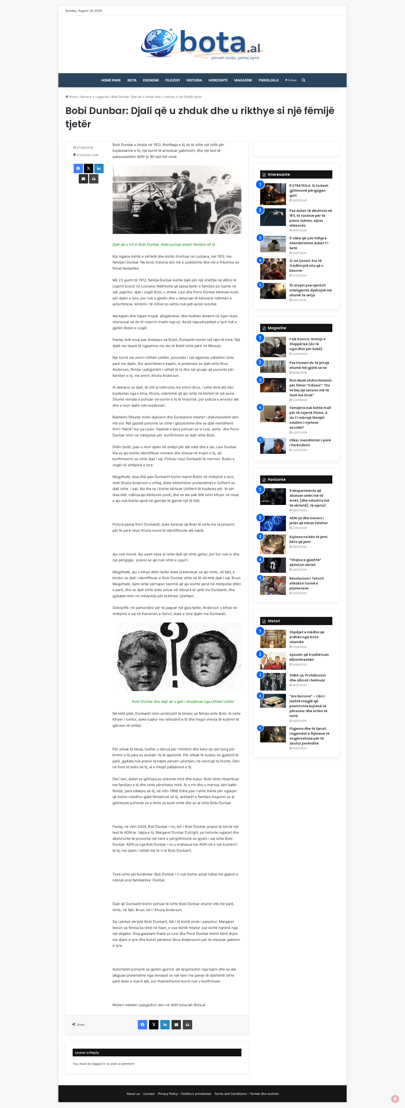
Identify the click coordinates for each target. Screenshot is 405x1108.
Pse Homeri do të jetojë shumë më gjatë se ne (309, 365)
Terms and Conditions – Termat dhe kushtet (246, 1094)
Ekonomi (151, 80)
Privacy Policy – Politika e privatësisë (184, 1094)
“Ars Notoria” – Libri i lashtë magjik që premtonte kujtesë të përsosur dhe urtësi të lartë (308, 706)
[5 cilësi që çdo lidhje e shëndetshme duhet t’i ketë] (273, 244)
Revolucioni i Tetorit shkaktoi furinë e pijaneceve (306, 583)
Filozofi (172, 80)
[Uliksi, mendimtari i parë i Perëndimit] (273, 446)
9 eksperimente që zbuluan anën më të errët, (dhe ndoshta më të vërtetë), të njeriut (309, 498)
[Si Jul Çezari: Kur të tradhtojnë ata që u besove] (273, 269)
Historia (194, 80)
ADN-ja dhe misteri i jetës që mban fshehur (308, 520)
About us (133, 1094)
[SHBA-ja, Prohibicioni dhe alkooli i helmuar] (273, 682)
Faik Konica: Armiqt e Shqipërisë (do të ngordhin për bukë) (307, 344)
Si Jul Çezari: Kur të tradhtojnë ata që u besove (306, 265)
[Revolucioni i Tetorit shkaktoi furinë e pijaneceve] (273, 585)
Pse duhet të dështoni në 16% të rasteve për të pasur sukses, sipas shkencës (310, 218)
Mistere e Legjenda (94, 97)
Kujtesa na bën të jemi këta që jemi (308, 539)
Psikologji (268, 80)
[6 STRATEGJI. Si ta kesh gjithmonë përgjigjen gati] (273, 194)
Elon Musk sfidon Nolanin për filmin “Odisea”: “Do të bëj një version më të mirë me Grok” (310, 387)
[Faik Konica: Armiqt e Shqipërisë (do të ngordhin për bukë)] (273, 347)
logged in (99, 1064)
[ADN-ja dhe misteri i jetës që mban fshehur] (273, 523)
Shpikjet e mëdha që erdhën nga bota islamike (306, 637)
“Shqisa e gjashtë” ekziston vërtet (305, 562)
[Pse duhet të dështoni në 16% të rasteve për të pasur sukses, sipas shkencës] (273, 217)
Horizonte (218, 80)
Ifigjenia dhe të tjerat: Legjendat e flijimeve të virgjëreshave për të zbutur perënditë (309, 736)
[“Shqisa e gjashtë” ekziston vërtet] (273, 565)
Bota (132, 80)
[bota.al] (202, 44)
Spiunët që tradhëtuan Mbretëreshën (309, 657)
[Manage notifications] (395, 1099)
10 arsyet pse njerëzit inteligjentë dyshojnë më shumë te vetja (310, 290)
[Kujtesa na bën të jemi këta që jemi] (273, 544)
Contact (149, 1094)
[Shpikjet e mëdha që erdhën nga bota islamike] (273, 639)
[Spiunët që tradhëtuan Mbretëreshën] (273, 661)
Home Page (111, 80)
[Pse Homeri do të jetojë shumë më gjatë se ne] (273, 366)
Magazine (243, 80)
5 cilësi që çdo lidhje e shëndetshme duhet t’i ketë (308, 243)
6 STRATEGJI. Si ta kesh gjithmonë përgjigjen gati (308, 190)
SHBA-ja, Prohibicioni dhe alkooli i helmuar (307, 678)
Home (73, 97)
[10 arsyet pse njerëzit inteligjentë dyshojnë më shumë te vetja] (273, 291)
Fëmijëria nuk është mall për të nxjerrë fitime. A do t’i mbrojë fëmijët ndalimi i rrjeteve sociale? (310, 417)
